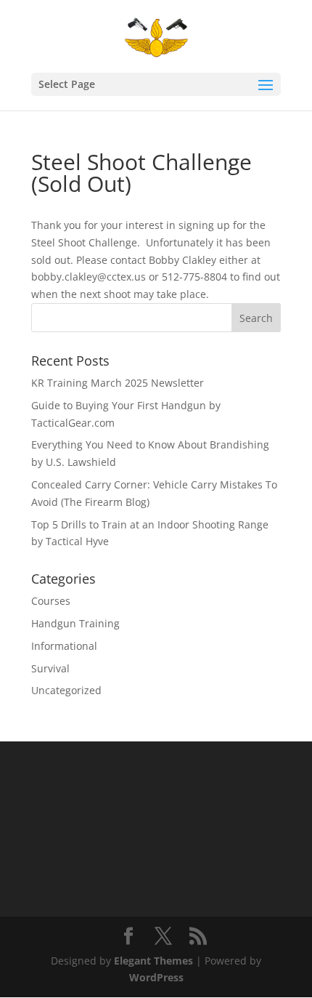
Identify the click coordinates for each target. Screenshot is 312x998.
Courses (50, 601)
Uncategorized (66, 690)
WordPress (156, 977)
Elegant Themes (153, 960)
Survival (50, 668)
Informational (64, 646)
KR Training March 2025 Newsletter (117, 383)
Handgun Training (75, 623)
